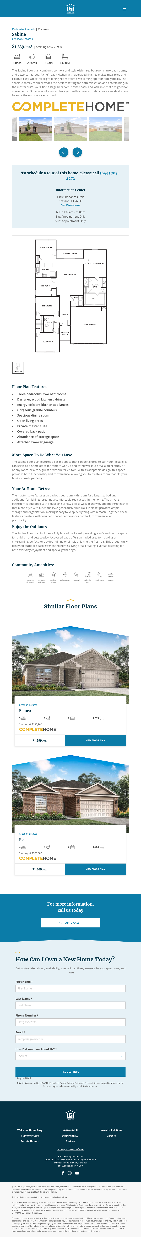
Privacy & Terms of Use (70, 1149)
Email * (20, 1032)
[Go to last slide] (63, 152)
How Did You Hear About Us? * (36, 1049)
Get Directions (70, 205)
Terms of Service (93, 1083)
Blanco (25, 711)
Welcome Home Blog (29, 1130)
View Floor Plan (95, 740)
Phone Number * (27, 1015)
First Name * (24, 982)
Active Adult (70, 1130)
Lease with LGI (70, 1135)
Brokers (70, 1141)
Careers (111, 1135)
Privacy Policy (73, 1083)
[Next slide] (77, 152)
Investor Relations (111, 1130)
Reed (23, 840)
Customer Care (30, 1135)
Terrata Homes (30, 1141)
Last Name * (23, 998)
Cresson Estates (22, 39)
